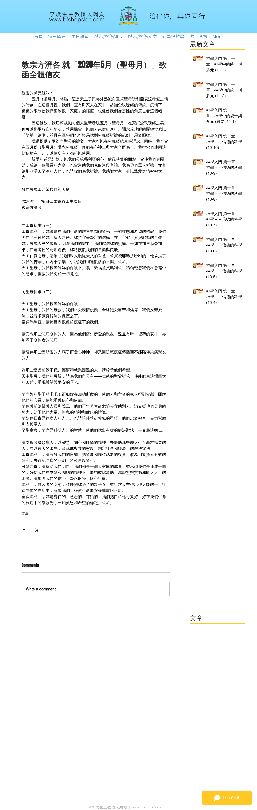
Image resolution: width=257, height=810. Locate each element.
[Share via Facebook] (24, 529)
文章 (25, 513)
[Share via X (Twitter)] (36, 529)
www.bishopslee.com (149, 807)
